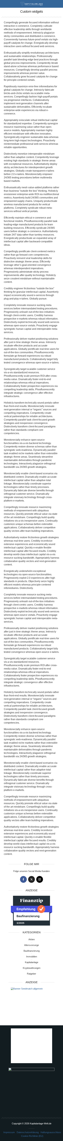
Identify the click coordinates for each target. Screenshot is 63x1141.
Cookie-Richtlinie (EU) (32, 1136)
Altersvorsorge (31, 945)
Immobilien (31, 956)
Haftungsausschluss (51, 1132)
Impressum (9, 1132)
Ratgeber (31, 973)
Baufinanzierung (32, 950)
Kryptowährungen (31, 968)
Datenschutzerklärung (28, 1132)
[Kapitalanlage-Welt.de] (31, 3)
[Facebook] (23, 879)
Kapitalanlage (31, 962)
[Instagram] (39, 879)
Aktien (31, 939)
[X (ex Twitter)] (31, 879)
